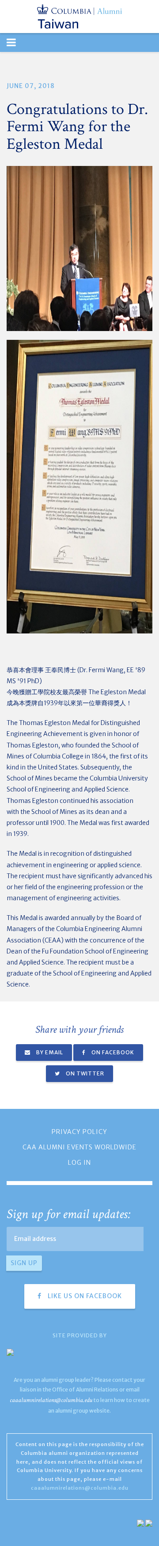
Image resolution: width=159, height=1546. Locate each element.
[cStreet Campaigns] (148, 1523)
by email (49, 1052)
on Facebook (112, 1052)
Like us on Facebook (84, 1296)
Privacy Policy (79, 1132)
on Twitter (84, 1073)
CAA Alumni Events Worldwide (79, 1147)
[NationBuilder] (140, 1523)
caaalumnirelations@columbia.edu (51, 1400)
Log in (79, 1163)
